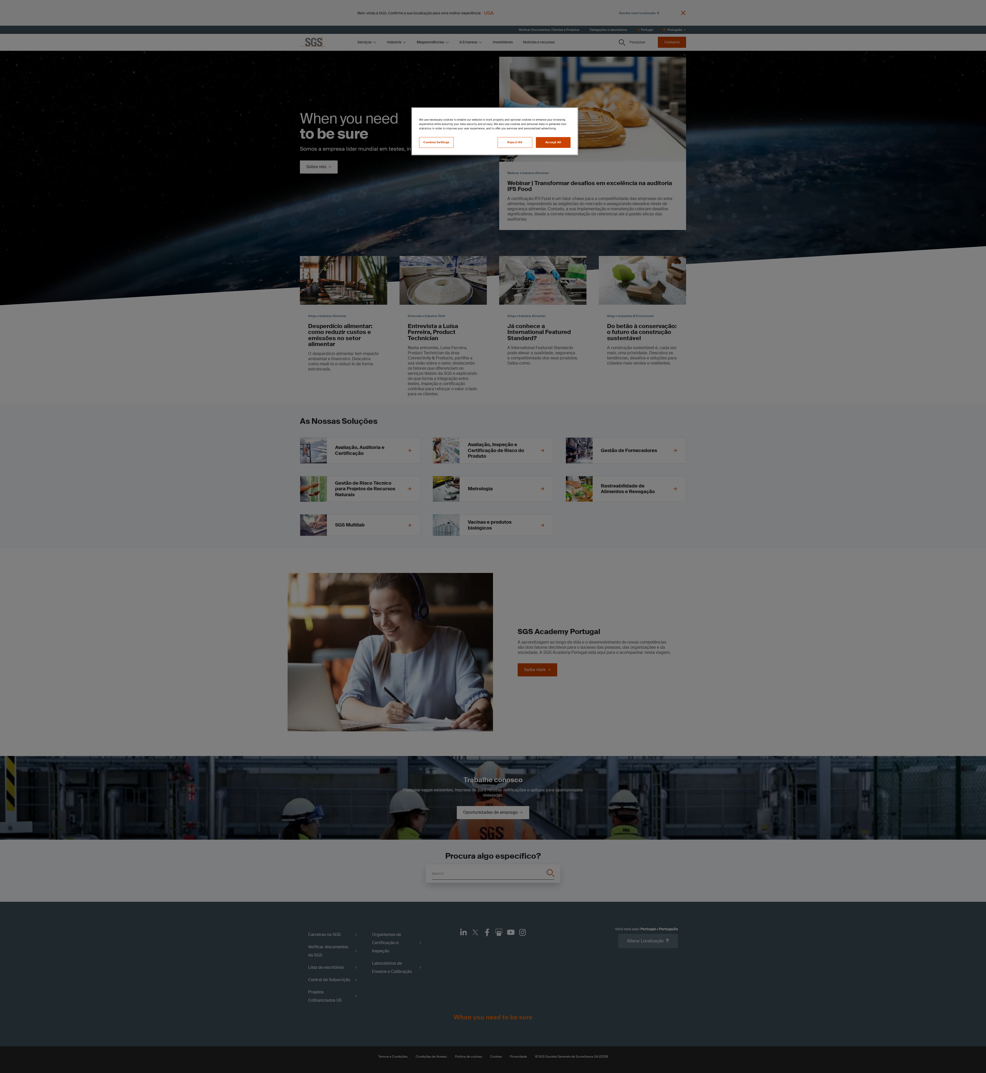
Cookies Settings (436, 142)
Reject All (514, 142)
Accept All (553, 142)
